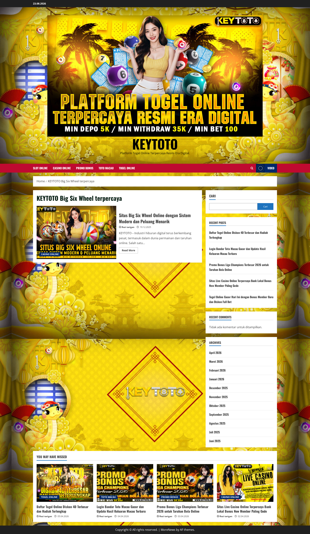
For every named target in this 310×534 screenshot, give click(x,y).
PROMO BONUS (84, 168)
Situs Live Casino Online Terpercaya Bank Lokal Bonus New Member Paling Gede (244, 509)
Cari (212, 196)
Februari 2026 (217, 370)
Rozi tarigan (128, 227)
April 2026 (215, 352)
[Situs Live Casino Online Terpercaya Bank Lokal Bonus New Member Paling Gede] (245, 483)
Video (270, 168)
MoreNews (168, 530)
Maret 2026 (216, 361)
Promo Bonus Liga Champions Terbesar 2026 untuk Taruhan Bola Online (182, 509)
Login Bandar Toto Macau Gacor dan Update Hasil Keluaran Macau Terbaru (121, 509)
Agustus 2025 (217, 423)
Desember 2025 (218, 388)
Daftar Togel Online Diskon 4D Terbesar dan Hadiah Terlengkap (62, 509)
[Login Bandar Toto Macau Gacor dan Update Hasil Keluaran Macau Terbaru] (125, 483)
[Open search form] (252, 168)
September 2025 (219, 414)
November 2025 (218, 397)
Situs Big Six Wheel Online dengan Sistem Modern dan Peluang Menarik (76, 232)
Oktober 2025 (217, 406)
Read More (130, 250)
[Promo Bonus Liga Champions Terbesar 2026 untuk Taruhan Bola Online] (185, 483)
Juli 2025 (214, 432)
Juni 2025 (214, 441)
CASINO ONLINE (62, 168)
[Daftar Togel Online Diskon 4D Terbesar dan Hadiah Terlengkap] (65, 483)
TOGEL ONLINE (127, 168)
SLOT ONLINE (40, 168)
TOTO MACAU (106, 168)
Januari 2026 (216, 379)
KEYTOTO (155, 143)
